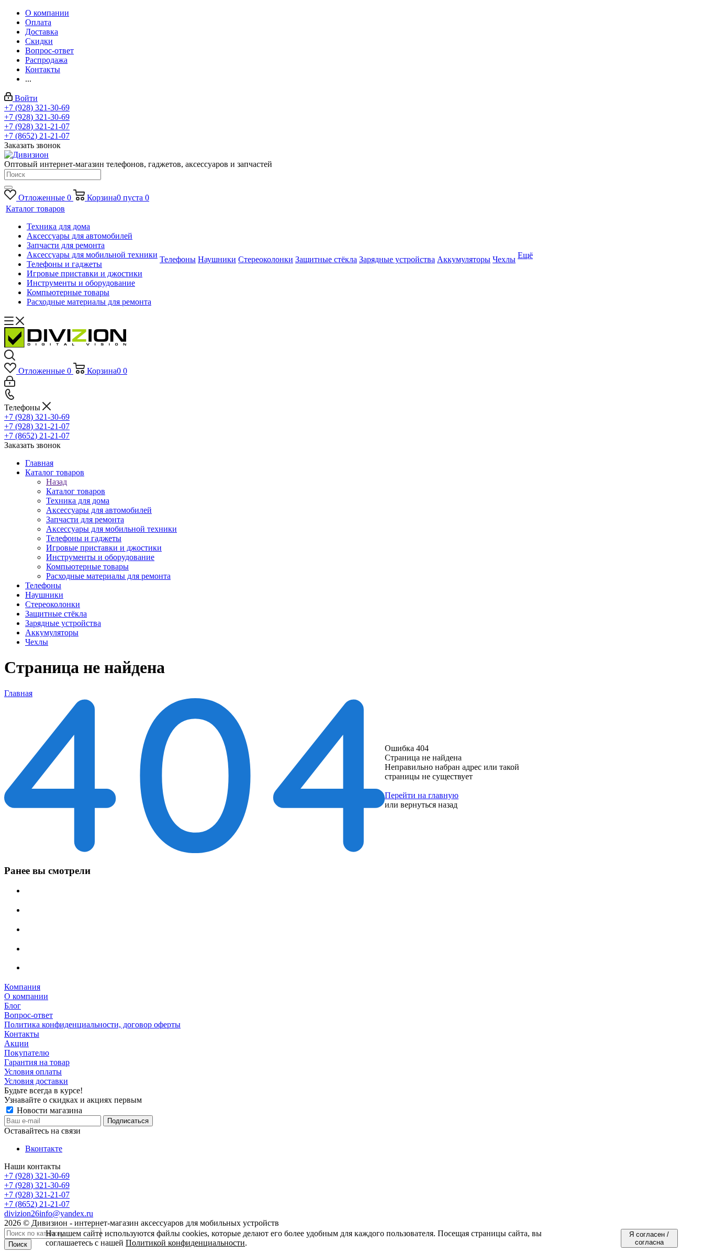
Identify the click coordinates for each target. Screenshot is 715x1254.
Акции (16, 1043)
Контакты (21, 1033)
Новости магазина (48, 1110)
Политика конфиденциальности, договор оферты (92, 1024)
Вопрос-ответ (28, 1015)
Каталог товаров (75, 491)
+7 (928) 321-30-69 (37, 107)
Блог (12, 1005)
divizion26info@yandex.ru (48, 1213)
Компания (22, 986)
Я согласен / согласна (649, 1238)
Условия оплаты (33, 1071)
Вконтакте (43, 1148)
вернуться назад (428, 804)
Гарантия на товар (37, 1062)
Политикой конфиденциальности (185, 1242)
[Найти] (8, 187)
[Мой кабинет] (9, 383)
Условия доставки (36, 1081)
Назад (56, 481)
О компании (26, 996)
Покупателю (26, 1052)
